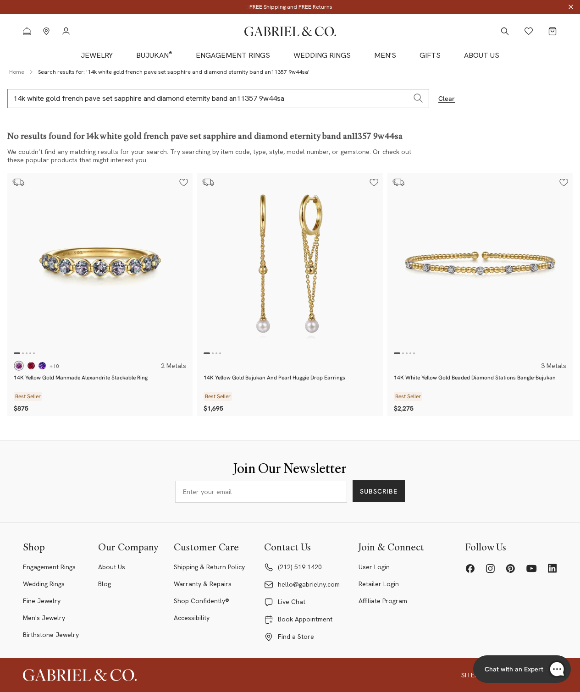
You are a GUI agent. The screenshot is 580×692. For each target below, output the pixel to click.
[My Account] (65, 31)
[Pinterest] (510, 568)
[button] (183, 182)
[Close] (570, 6)
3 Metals (553, 366)
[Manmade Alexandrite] (19, 366)
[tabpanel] (100, 265)
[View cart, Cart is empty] (552, 31)
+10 (54, 366)
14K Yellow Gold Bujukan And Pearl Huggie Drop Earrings (274, 377)
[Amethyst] (42, 365)
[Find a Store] (46, 31)
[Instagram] (490, 568)
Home (16, 72)
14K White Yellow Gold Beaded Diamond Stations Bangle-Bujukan (475, 377)
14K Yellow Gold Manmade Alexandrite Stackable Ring (81, 377)
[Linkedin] (552, 568)
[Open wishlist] (528, 31)
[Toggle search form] (504, 31)
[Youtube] (531, 568)
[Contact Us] (27, 31)
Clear (446, 98)
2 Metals (173, 366)
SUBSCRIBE (379, 491)
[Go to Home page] (290, 31)
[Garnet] (31, 365)
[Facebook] (470, 568)
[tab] (17, 353)
